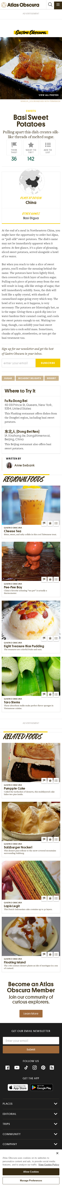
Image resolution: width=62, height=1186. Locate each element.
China (31, 202)
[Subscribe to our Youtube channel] (17, 1068)
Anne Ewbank (24, 465)
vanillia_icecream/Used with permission (40, 101)
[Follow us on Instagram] (35, 1068)
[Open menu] (58, 4)
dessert (51, 378)
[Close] (57, 1153)
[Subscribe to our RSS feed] (52, 1068)
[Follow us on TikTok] (26, 1068)
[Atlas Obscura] (21, 5)
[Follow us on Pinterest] (43, 1068)
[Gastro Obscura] (31, 32)
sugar (8, 378)
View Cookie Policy (48, 1164)
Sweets (31, 111)
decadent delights (29, 378)
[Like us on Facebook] (7, 1068)
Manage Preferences (31, 1180)
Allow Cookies (31, 1171)
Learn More (31, 1013)
